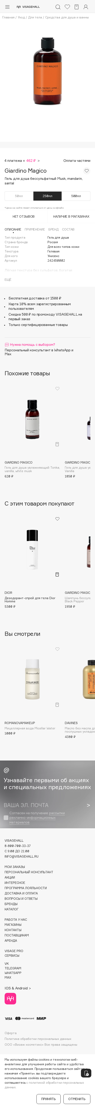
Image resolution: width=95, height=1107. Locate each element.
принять (48, 1099)
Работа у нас (16, 919)
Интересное (15, 883)
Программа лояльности (26, 888)
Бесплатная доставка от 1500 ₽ (35, 298)
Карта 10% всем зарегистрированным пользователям (40, 306)
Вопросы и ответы (21, 898)
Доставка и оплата (21, 893)
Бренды (11, 904)
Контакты (13, 930)
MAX (8, 977)
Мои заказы (15, 867)
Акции (10, 877)
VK (7, 963)
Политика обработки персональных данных (38, 1039)
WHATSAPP (13, 973)
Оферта (11, 1033)
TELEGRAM (13, 968)
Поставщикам (17, 935)
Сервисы (12, 955)
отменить (77, 1099)
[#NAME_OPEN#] (86, 1073)
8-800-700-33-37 (18, 846)
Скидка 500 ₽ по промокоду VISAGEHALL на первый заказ (45, 316)
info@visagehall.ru (22, 856)
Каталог (12, 909)
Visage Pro (14, 951)
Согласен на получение (37, 817)
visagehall (14, 840)
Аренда (11, 940)
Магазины (13, 924)
